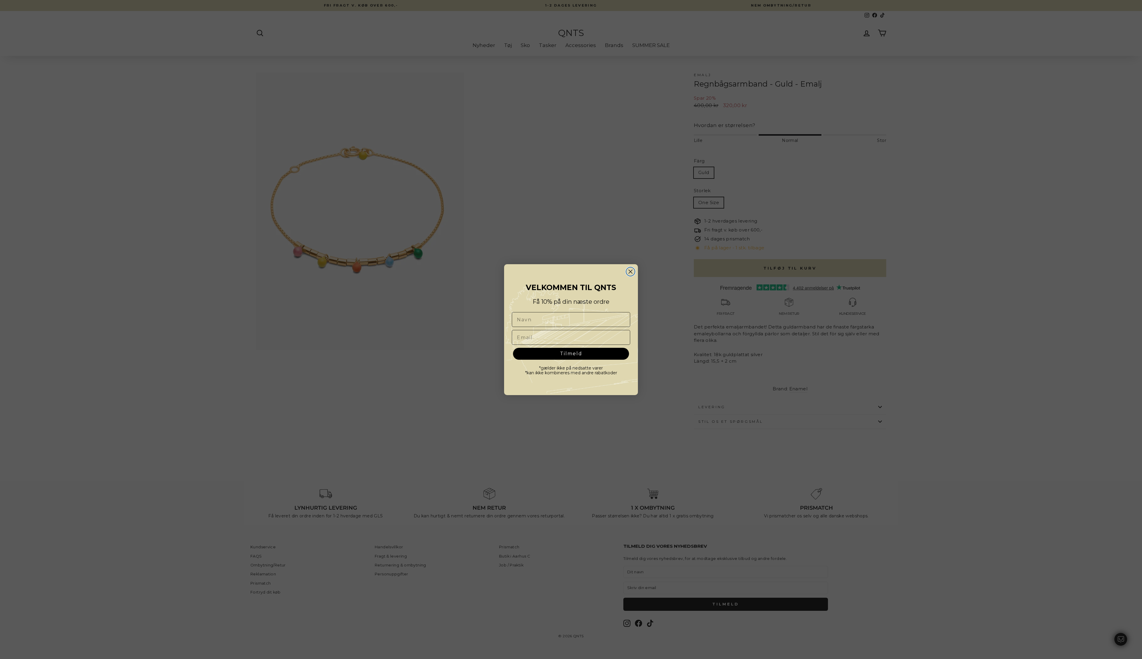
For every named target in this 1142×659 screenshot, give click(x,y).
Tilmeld (571, 353)
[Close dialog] (630, 271)
